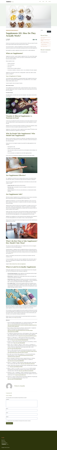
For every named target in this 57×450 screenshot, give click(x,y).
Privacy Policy (3, 441)
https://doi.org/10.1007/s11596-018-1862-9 (14, 348)
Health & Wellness (11, 30)
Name (7, 408)
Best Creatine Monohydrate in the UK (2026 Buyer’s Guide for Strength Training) (46, 40)
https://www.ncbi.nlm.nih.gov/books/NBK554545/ (16, 360)
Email (7, 412)
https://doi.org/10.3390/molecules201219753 (26, 370)
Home (40, 1)
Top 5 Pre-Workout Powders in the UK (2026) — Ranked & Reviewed (46, 42)
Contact (50, 1)
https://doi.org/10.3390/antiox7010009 (16, 366)
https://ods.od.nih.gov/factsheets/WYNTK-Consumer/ (28, 335)
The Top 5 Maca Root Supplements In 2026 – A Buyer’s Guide (46, 46)
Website (7, 416)
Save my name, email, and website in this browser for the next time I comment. (19, 420)
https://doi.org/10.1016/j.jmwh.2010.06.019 (28, 363)
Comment (7, 399)
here (15, 317)
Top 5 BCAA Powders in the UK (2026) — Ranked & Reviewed (46, 44)
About (43, 1)
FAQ (46, 1)
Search (42, 30)
